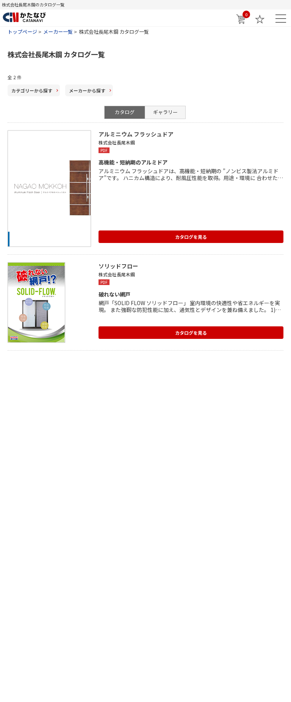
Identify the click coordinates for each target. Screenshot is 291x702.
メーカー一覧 (58, 31)
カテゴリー (31, 90)
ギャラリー (165, 112)
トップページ (22, 31)
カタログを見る (191, 236)
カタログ (125, 112)
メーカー (87, 90)
